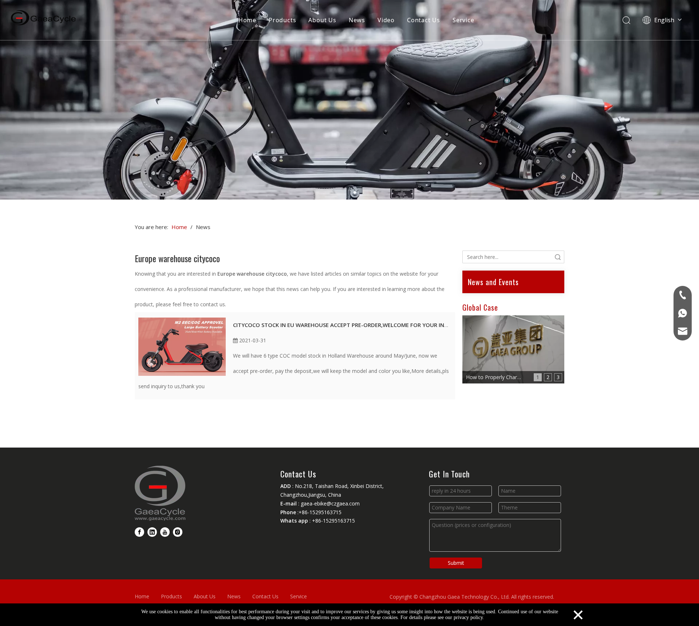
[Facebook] (139, 532)
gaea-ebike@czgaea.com (330, 503)
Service (463, 20)
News (357, 20)
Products (282, 20)
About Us (322, 20)
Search (558, 257)
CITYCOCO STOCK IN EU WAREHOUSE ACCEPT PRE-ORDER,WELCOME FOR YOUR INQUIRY (347, 324)
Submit (456, 562)
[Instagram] (177, 532)
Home (247, 20)
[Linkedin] (152, 532)
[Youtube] (165, 532)
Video (386, 20)
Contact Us (423, 20)
